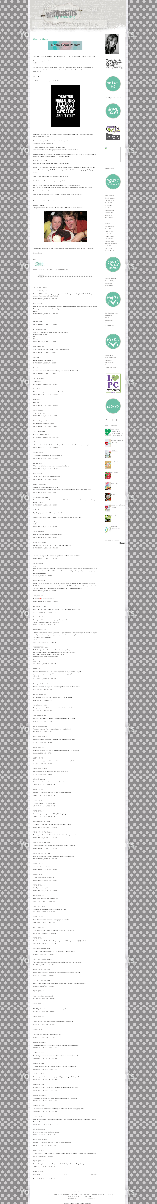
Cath (34, 510)
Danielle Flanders (110, 251)
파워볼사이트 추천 (39, 768)
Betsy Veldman (109, 195)
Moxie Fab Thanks (40, 39)
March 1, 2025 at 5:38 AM (43, 975)
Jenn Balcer (108, 315)
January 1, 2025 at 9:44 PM (44, 901)
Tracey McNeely (38, 431)
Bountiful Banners (116, 462)
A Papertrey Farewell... (76, 1199)
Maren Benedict (109, 210)
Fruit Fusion (114, 473)
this (85, 56)
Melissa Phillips (109, 241)
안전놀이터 (36, 790)
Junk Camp (108, 360)
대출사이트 (36, 1150)
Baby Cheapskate (110, 362)
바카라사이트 (37, 895)
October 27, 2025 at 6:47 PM (44, 1135)
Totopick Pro (37, 617)
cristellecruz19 (37, 1042)
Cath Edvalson (109, 200)
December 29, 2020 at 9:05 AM (45, 601)
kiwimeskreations (38, 329)
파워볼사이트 (37, 811)
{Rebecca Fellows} (38, 497)
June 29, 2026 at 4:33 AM (43, 1156)
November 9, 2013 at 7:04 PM (45, 363)
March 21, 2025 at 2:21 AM (44, 1024)
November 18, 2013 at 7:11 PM (45, 537)
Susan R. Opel (37, 389)
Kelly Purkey (109, 323)
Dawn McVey (109, 231)
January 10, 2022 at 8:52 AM (44, 664)
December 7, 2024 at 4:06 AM (45, 827)
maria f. (35, 553)
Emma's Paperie (109, 168)
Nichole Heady (109, 226)
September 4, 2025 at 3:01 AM (45, 1058)
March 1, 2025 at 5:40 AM (43, 986)
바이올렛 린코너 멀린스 (40, 970)
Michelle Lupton (38, 542)
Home (65, 1175)
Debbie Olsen (109, 234)
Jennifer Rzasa (37, 253)
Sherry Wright (109, 286)
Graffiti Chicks (88, 1203)
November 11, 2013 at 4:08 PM (45, 426)
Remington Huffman (39, 684)
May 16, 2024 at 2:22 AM (43, 700)
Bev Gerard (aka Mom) (111, 313)
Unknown (36, 304)
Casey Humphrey (38, 705)
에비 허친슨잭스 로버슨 (40, 821)
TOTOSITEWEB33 (38, 647)
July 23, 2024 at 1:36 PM (43, 774)
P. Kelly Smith (109, 213)
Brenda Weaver (37, 484)
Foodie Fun (114, 494)
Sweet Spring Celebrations (115, 528)
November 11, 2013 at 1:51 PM (45, 416)
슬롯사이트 (36, 874)
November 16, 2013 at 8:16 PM (45, 505)
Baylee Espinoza (38, 726)
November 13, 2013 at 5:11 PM (45, 479)
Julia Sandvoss (109, 318)
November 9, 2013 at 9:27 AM (45, 299)
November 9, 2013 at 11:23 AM (45, 314)
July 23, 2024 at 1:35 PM (43, 753)
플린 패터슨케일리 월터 (40, 948)
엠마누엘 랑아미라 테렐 (40, 959)
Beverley (36, 463)
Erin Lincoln (108, 248)
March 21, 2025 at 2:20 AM (44, 999)
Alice (35, 442)
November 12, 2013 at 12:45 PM (46, 469)
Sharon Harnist (109, 328)
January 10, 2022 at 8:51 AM (44, 642)
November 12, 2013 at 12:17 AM (46, 437)
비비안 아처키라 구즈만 (40, 832)
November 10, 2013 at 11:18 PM (46, 395)
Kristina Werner (109, 325)
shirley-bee (36, 410)
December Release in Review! (117, 441)
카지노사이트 (37, 779)
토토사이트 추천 (38, 758)
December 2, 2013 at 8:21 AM (45, 559)
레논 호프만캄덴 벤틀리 (40, 843)
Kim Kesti (108, 208)
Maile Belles (108, 246)
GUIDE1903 (36, 669)
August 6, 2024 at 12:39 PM (44, 806)
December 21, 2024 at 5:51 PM (45, 869)
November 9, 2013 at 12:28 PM (45, 324)
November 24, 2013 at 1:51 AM (45, 548)
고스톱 (35, 639)
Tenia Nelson (37, 378)
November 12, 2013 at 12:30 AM (46, 448)
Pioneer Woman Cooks (111, 367)
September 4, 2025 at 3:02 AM (45, 1111)
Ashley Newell (37, 531)
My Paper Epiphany (39, 421)
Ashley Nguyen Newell (57, 249)
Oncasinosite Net (38, 606)
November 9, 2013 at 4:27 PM (45, 352)
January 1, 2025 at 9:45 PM (44, 912)
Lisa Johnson (109, 239)
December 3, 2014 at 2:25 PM (45, 591)
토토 (57, 622)
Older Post (94, 1175)
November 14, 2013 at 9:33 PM (45, 492)
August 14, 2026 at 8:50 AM (44, 1167)
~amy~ (35, 319)
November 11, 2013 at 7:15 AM (45, 405)
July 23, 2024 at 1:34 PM (43, 742)
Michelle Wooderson (111, 243)
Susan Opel (108, 215)
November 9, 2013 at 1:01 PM (45, 342)
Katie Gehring (37, 346)
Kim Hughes (108, 205)
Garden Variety (115, 516)
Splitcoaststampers (110, 358)
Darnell (35, 368)
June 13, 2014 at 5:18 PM (43, 576)
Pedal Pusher (114, 451)
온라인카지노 (77, 609)
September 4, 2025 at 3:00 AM (45, 1048)
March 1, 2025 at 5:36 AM (43, 965)
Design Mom (109, 355)
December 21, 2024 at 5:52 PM (45, 880)
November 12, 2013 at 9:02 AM (45, 458)
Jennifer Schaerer (110, 203)
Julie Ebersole (109, 320)
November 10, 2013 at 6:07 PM (45, 384)
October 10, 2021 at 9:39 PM (44, 612)
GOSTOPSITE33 (38, 630)
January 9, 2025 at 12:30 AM (44, 933)
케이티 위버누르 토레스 (40, 853)
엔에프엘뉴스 (37, 906)
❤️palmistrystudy (44, 599)
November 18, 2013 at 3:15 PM (45, 527)
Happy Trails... (115, 483)
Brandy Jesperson (110, 198)
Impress (107, 365)
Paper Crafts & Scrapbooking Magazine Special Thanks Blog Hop (117, 432)
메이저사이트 (37, 747)
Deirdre (35, 399)
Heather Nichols (109, 236)
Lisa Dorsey (108, 283)
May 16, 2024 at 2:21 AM (43, 689)
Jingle (35, 357)
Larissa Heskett (37, 581)
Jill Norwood (37, 563)
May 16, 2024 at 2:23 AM (43, 721)
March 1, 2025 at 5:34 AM (43, 954)
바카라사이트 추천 (39, 737)
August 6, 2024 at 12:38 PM (44, 785)
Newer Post (36, 1175)
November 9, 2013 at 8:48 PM (45, 373)
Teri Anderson (109, 217)
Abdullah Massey (38, 715)
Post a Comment (38, 1171)
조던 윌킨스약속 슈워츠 (40, 980)
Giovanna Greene (38, 694)
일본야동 (36, 676)
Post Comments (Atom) (48, 1179)
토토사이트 (36, 661)
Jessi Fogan (36, 452)
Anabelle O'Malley (38, 291)
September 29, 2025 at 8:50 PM (45, 1124)
